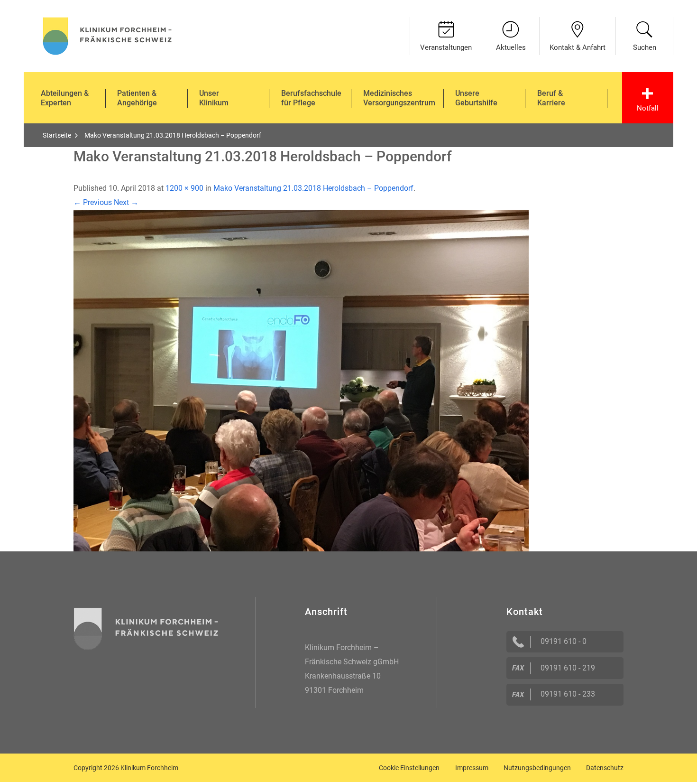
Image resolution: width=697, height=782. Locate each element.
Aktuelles (511, 47)
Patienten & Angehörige (137, 98)
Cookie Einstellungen (409, 768)
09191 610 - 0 (564, 641)
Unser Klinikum (214, 98)
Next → (126, 202)
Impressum (471, 768)
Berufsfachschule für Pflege (311, 98)
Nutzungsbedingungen (537, 768)
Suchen (644, 47)
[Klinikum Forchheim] (107, 35)
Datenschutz (605, 768)
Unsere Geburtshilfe (476, 98)
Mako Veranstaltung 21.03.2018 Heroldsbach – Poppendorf (313, 188)
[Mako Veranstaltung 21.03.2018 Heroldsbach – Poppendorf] (301, 379)
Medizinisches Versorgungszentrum (399, 98)
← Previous (92, 202)
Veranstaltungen (446, 47)
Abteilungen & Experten (65, 98)
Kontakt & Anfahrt (577, 47)
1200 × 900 (184, 188)
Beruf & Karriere (551, 98)
